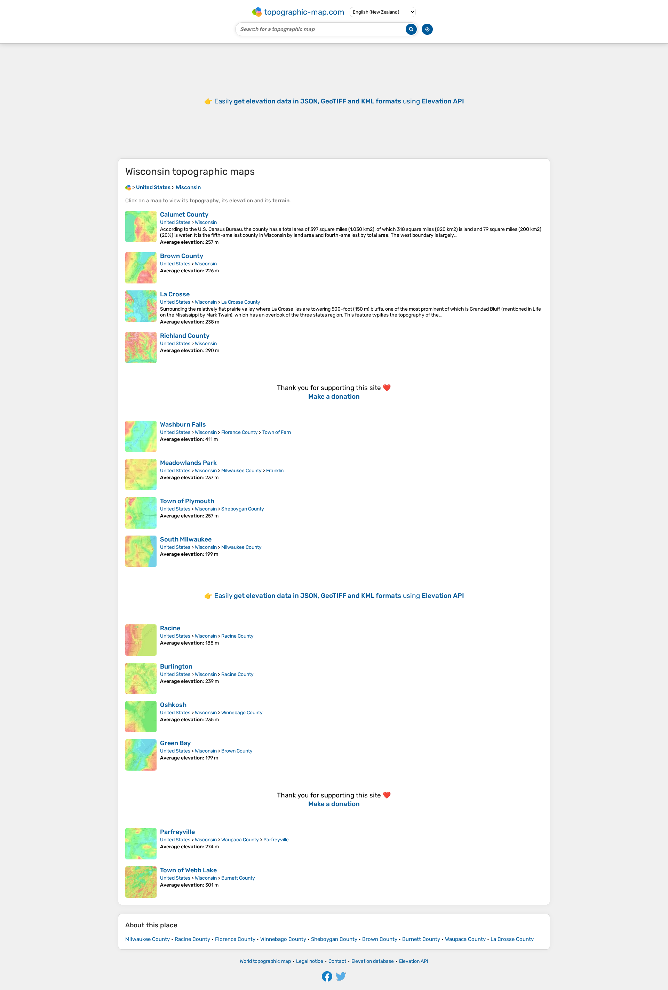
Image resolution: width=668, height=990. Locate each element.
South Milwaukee (186, 539)
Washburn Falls (183, 424)
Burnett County (238, 878)
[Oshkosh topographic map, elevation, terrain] (141, 716)
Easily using (339, 101)
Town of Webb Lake (188, 870)
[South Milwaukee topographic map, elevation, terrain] (141, 551)
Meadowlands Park (188, 463)
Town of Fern (276, 432)
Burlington (176, 666)
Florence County (239, 432)
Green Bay (175, 743)
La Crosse (175, 294)
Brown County (181, 256)
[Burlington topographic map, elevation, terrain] (141, 678)
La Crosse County (240, 302)
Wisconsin (206, 222)
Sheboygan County (242, 509)
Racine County (237, 636)
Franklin (275, 471)
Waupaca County (240, 840)
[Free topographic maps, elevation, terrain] (128, 187)
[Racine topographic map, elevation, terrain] (141, 640)
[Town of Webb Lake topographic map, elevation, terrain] (141, 882)
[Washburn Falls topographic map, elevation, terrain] (141, 436)
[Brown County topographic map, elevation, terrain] (141, 267)
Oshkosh (173, 705)
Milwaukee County (241, 471)
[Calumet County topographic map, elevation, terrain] (141, 228)
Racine (170, 628)
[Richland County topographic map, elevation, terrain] (141, 347)
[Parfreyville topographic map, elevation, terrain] (141, 843)
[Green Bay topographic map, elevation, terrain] (141, 755)
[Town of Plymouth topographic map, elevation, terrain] (141, 513)
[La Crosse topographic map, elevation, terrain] (141, 307)
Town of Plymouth (187, 501)
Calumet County (184, 214)
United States (175, 222)
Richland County (184, 336)
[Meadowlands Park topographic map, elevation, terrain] (141, 474)
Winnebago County (242, 713)
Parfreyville (177, 832)
